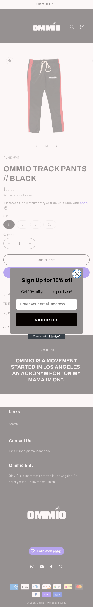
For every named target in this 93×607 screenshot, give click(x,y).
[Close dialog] (77, 274)
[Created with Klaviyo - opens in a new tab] (46, 336)
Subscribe (46, 320)
